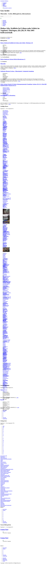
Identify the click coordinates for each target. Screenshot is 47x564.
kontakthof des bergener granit (5, 493)
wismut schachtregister (4, 480)
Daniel (8, 38)
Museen (4, 23)
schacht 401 (2, 479)
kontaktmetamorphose (4, 494)
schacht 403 (2, 482)
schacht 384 (2, 488)
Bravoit (2, 399)
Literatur (4, 24)
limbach (1, 502)
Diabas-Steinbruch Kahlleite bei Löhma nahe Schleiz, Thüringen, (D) (16, 42)
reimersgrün (2, 506)
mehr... (19, 81)
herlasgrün (2, 503)
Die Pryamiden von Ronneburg (7, 95)
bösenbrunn (2, 456)
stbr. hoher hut (3, 462)
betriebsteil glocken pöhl (4, 475)
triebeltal (2, 464)
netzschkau (2, 504)
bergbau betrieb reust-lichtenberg (6, 490)
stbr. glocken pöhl (3, 455)
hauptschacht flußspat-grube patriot (6, 469)
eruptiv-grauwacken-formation (5, 458)
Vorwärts (4, 417)
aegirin (1, 459)
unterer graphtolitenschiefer (5, 498)
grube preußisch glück (4, 473)
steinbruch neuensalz (4, 491)
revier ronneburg (3, 477)
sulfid (1, 485)
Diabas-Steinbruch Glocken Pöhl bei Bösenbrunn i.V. (12, 59)
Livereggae (2, 0)
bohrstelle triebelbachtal (4, 465)
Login (4, 561)
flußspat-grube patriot (4, 466)
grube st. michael (3, 463)
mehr (21, 52)
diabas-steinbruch (3, 457)
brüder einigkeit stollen (4, 471)
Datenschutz (5, 560)
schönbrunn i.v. (3, 468)
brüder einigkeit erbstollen (5, 470)
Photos (4, 25)
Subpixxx (6, 0)
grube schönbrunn (3, 467)
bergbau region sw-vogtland (5, 472)
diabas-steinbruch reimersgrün (5, 505)
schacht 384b (2, 489)
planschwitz (2, 474)
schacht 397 (2, 478)
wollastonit (2, 486)
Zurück (4, 411)
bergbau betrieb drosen (4, 481)
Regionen (4, 21)
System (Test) (4, 529)
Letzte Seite (5, 418)
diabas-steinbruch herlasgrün (5, 500)
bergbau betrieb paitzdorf (5, 487)
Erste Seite (5, 410)
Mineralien (5, 22)
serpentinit (2, 492)
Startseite (4, 20)
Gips (1, 389)
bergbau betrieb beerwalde (5, 476)
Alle (3, 426)
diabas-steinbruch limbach (5, 501)
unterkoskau (2, 499)
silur (1, 497)
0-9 (3, 427)
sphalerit (1, 484)
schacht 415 (2, 483)
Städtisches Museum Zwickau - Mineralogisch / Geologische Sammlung (17, 71)
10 (3, 520)
